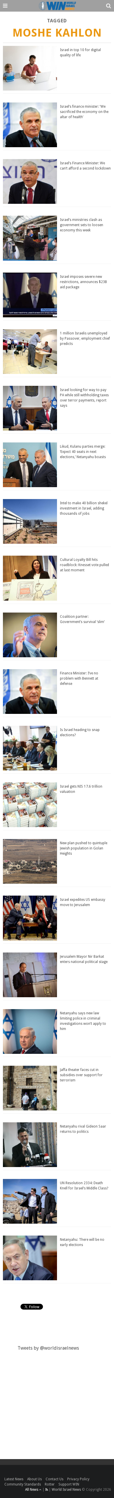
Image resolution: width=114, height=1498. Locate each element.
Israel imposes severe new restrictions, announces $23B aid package (83, 282)
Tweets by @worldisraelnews (48, 1348)
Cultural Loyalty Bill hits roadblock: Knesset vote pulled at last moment (84, 565)
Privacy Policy (78, 1479)
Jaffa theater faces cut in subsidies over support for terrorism (81, 1075)
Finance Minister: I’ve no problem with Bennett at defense (79, 678)
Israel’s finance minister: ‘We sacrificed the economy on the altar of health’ (84, 112)
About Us (34, 1479)
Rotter (50, 1484)
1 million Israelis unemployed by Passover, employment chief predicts (85, 338)
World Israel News (66, 1490)
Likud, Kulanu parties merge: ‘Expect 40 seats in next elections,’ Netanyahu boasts (83, 451)
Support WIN (68, 1484)
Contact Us (54, 1479)
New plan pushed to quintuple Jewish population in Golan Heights (83, 848)
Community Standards (22, 1484)
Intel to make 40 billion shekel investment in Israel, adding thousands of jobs (84, 508)
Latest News (13, 1479)
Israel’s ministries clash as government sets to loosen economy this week (81, 225)
